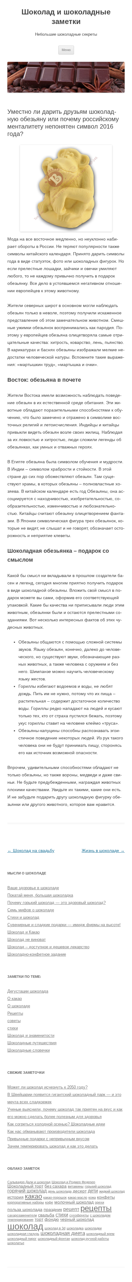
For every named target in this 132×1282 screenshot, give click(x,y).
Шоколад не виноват (26, 939)
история (15, 1197)
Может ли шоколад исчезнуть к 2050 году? (47, 1087)
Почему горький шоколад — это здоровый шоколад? (56, 902)
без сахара (56, 1186)
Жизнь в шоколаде (103, 850)
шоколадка (75, 1228)
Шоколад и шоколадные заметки (66, 17)
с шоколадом (100, 1215)
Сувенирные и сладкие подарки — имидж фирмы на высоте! (64, 924)
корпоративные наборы (25, 1202)
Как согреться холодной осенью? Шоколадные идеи (56, 1124)
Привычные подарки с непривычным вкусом (48, 1139)
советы (14, 1020)
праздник (53, 1209)
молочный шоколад (74, 1202)
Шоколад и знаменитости (30, 1035)
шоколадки (93, 1228)
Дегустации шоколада (27, 991)
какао (33, 1196)
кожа (92, 1197)
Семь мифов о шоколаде (30, 910)
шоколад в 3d (55, 1228)
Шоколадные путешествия (31, 1043)
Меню (66, 50)
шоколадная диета (63, 1233)
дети (93, 1190)
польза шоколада (24, 1209)
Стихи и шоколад (23, 917)
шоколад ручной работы (90, 1238)
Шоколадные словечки (28, 1050)
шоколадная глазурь (23, 1234)
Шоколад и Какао (23, 932)
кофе (49, 1202)
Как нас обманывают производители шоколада (51, 1131)
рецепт (71, 1209)
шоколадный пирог (22, 1238)
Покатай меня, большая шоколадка (40, 895)
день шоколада (60, 1191)
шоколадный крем (100, 1234)
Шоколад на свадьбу (30, 850)
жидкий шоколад (112, 1191)
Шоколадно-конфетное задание (36, 954)
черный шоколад (77, 1219)
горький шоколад (98, 1186)
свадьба (46, 1215)
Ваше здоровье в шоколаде (33, 888)
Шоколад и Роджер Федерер (73, 1182)
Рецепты (15, 1013)
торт (39, 1219)
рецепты (96, 1208)
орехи (99, 1202)
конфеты (106, 1197)
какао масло (77, 1197)
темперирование (20, 1219)
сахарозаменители (22, 1215)
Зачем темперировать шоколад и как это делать (52, 1146)
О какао (14, 998)
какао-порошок (55, 1197)
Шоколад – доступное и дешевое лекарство (48, 947)
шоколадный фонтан (54, 1238)
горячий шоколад (27, 1190)
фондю (52, 1219)
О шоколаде (18, 1006)
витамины (75, 1186)
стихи (12, 1028)
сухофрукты (79, 1215)
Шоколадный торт (25, 1186)
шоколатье (15, 1243)
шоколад (25, 1226)
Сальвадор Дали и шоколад (28, 1182)
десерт (80, 1191)
